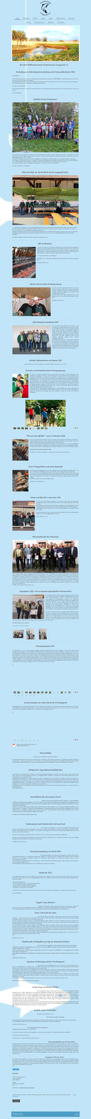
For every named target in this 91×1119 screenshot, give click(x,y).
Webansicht (76, 1114)
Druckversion (16, 1113)
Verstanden (16, 1101)
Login (77, 1113)
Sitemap (20, 1113)
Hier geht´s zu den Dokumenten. (18, 86)
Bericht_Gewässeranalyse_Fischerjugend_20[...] (27, 744)
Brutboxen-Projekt (59, 604)
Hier (13, 165)
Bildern (42, 237)
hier (48, 262)
